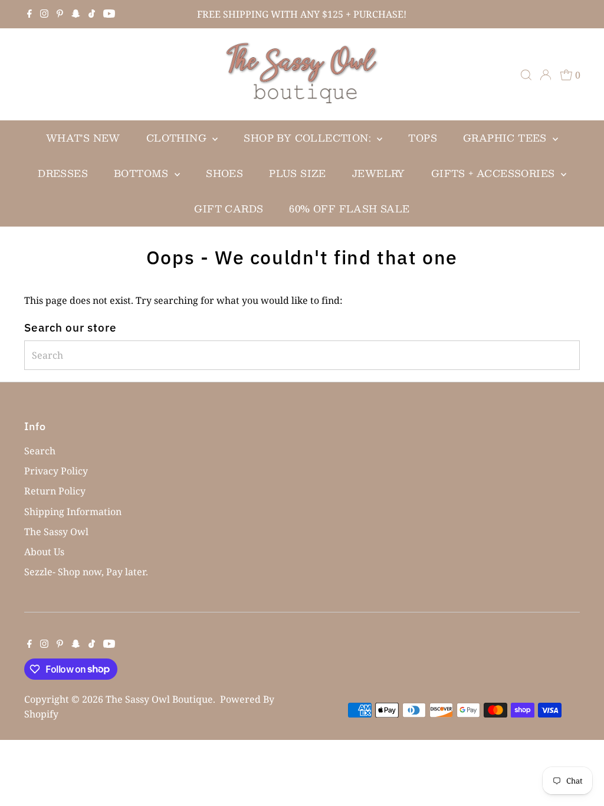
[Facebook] (29, 14)
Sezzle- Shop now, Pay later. (86, 571)
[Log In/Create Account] (545, 75)
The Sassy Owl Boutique (159, 699)
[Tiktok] (92, 14)
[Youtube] (109, 14)
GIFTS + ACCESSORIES (494, 173)
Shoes (224, 173)
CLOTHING (178, 138)
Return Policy (55, 490)
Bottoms (143, 173)
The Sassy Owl (56, 531)
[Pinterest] (60, 14)
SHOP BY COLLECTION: (309, 138)
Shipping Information (73, 511)
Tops (422, 138)
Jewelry (378, 173)
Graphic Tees (506, 138)
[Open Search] (526, 75)
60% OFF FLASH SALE (349, 209)
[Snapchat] (75, 14)
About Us (44, 551)
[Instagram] (44, 14)
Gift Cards (228, 209)
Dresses (63, 173)
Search (39, 450)
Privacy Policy (56, 470)
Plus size (297, 173)
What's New (83, 138)
